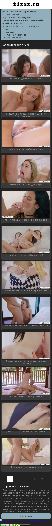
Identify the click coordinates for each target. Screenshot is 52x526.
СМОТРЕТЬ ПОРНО (11, 14)
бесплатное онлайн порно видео (19, 11)
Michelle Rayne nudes (12, 37)
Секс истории (26, 516)
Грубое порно (9, 32)
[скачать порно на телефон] (25, 524)
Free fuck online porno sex (14, 34)
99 (42, 479)
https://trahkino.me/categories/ (16, 17)
